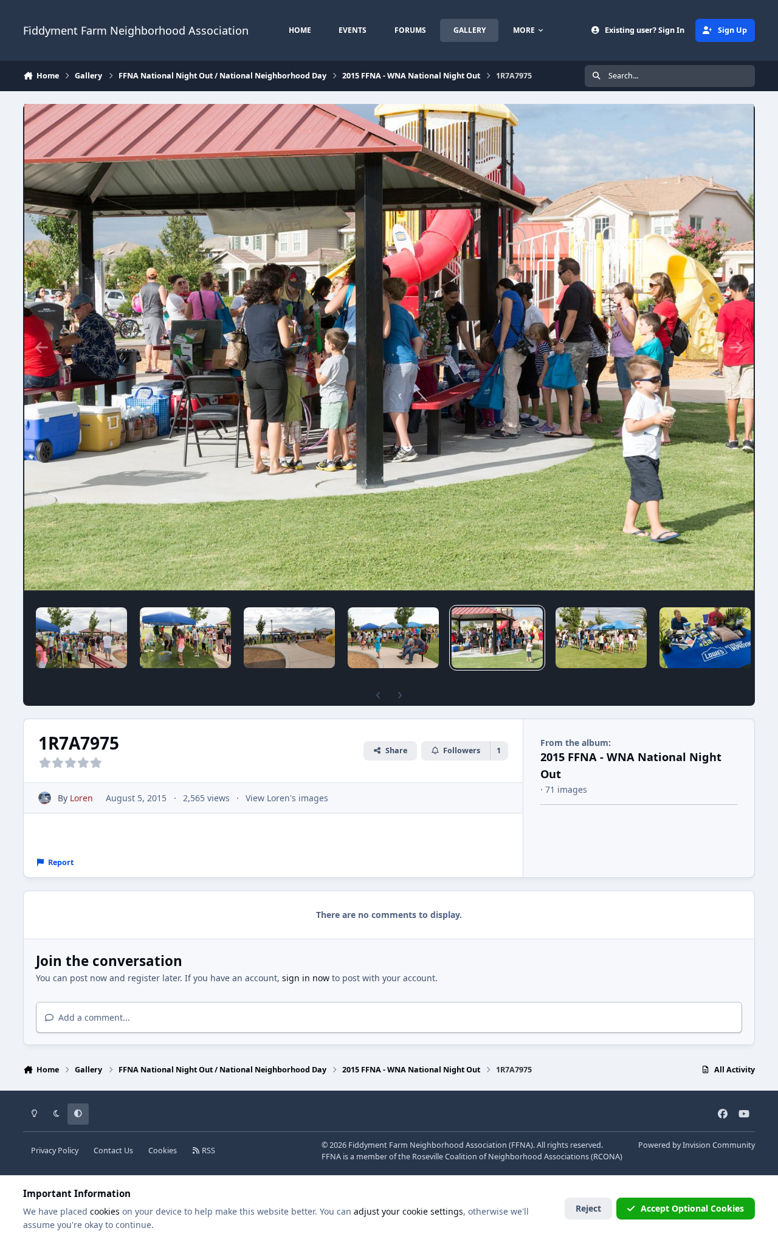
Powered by (696, 1145)
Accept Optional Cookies (692, 1208)
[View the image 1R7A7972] (705, 637)
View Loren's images (287, 798)
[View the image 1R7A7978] (289, 637)
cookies (105, 1211)
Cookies (162, 1150)
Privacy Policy (54, 1150)
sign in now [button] (305, 978)
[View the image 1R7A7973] (601, 637)
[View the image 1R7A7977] (393, 637)
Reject (588, 1208)
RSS (207, 1150)
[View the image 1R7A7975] (497, 637)
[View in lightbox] (389, 347)
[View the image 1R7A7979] (185, 637)
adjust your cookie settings (408, 1211)
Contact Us (113, 1150)
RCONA (606, 1156)
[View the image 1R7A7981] (81, 637)
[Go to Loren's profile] (44, 798)
